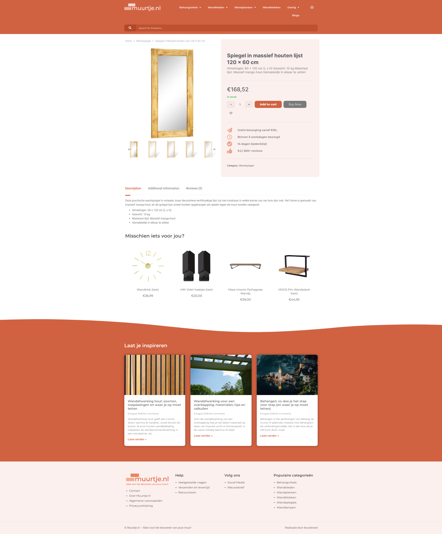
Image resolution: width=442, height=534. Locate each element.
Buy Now (295, 104)
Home (128, 40)
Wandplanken (243, 7)
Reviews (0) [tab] (194, 188)
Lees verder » (137, 439)
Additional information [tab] (163, 188)
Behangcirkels (188, 7)
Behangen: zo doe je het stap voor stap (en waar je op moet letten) (284, 405)
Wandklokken (272, 7)
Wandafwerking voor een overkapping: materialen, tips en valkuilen (219, 405)
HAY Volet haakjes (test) (196, 289)
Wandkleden (216, 7)
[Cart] (312, 7)
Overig (291, 7)
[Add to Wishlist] (231, 113)
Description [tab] (133, 188)
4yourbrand (311, 527)
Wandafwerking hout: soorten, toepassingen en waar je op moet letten (154, 405)
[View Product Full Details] (147, 282)
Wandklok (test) (148, 289)
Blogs (295, 15)
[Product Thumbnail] (132, 50)
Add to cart (268, 104)
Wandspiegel (143, 40)
